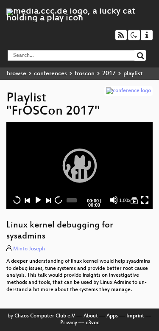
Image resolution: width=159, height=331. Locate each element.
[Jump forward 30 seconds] (58, 200)
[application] (79, 165)
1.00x (125, 200)
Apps (112, 316)
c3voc (92, 323)
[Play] (80, 165)
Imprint (135, 316)
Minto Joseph (29, 249)
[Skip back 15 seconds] (17, 200)
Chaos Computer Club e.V (44, 316)
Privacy (68, 323)
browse (16, 73)
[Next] (48, 200)
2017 (109, 73)
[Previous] (27, 200)
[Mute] (113, 200)
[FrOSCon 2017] (134, 200)
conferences (50, 73)
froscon (85, 73)
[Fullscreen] (144, 200)
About (91, 316)
